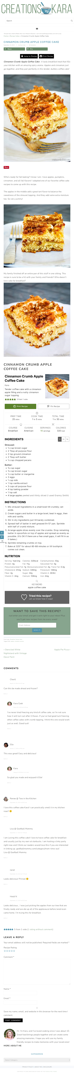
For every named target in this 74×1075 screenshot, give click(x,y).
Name (7, 989)
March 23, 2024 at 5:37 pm (17, 683)
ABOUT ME (38, 1067)
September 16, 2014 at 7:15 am (18, 874)
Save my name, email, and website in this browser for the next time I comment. (36, 1013)
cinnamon (17, 641)
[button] (6, 399)
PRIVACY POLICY (27, 1067)
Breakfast (12, 639)
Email (7, 998)
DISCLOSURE (47, 1067)
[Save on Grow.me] (50, 49)
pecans (22, 641)
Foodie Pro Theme (51, 1071)
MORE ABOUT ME (13, 1045)
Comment (9, 957)
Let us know (35, 599)
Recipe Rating (10, 947)
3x (67, 439)
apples (12, 641)
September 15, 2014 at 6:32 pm (18, 900)
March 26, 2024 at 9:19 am (20, 707)
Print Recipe (47, 56)
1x (60, 439)
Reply (6, 694)
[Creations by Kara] (37, 13)
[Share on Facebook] (2, 533)
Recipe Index (15, 36)
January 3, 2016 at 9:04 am (17, 748)
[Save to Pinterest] (2, 537)
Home (6, 36)
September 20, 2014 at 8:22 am (18, 802)
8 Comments (32, 45)
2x (63, 439)
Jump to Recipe (30, 56)
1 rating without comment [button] (40, 929)
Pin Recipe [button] (55, 406)
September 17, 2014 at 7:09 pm (18, 832)
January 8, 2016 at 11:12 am (21, 772)
